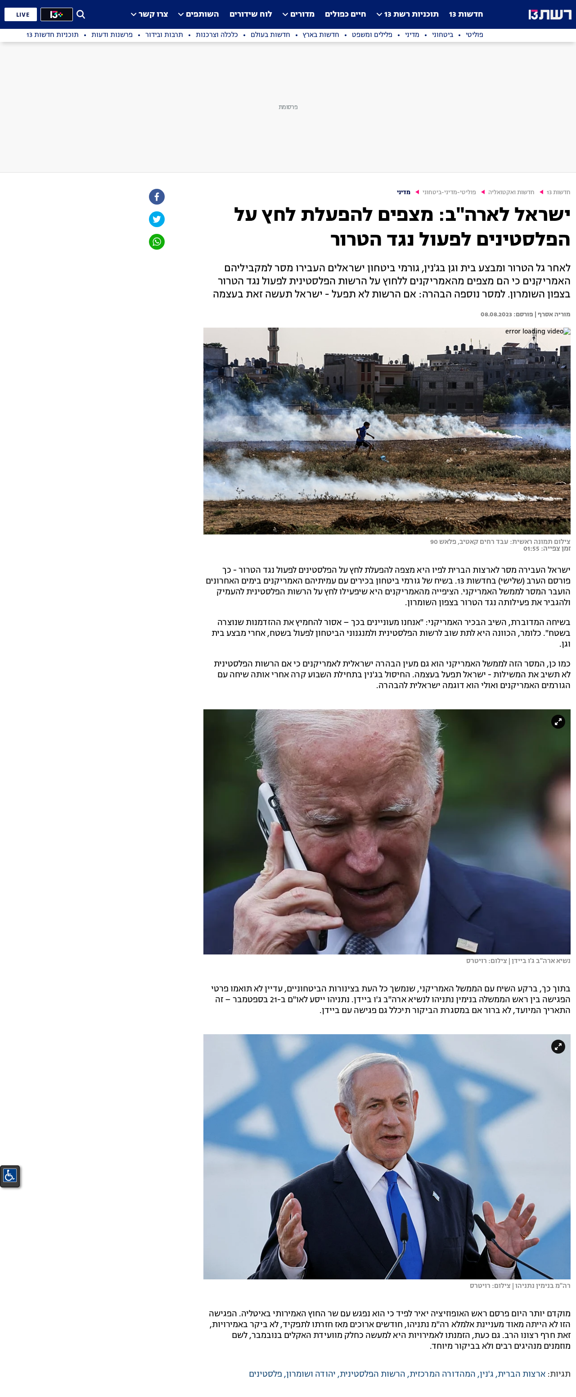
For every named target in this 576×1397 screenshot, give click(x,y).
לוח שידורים (251, 14)
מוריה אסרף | (552, 314)
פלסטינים (265, 1374)
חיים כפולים (345, 14)
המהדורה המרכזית (443, 1374)
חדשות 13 (466, 14)
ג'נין (487, 1374)
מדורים (302, 14)
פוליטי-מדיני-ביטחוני (449, 192)
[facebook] (156, 197)
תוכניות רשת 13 (411, 14)
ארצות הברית (521, 1374)
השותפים (202, 14)
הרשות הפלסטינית (372, 1374)
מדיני (403, 192)
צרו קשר (153, 14)
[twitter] (156, 219)
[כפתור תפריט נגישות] (10, 1175)
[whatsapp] (156, 242)
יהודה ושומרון (311, 1374)
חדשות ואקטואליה (511, 192)
